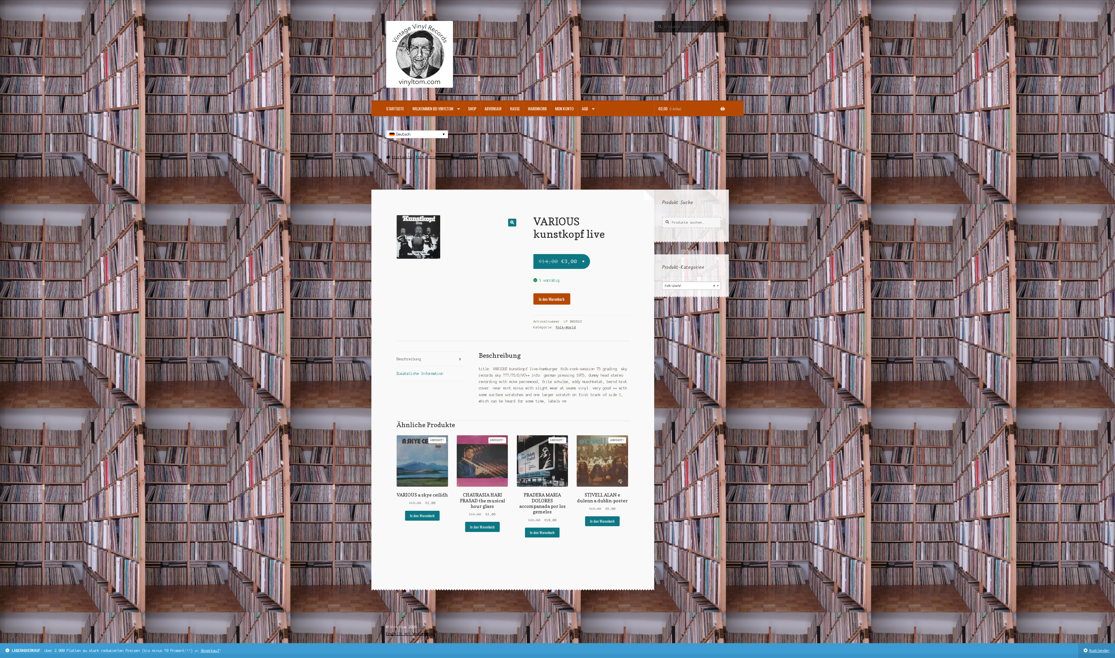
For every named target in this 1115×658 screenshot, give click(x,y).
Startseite (395, 109)
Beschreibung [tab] (409, 359)
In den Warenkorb (551, 299)
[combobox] (691, 286)
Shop (472, 109)
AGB (585, 109)
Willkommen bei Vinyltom (432, 109)
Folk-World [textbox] (690, 286)
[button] (512, 222)
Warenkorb (537, 109)
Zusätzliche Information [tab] (420, 373)
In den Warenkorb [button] (422, 515)
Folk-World (426, 157)
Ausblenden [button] (1099, 650)
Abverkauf (210, 650)
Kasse (515, 109)
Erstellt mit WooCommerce (410, 634)
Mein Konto (564, 109)
